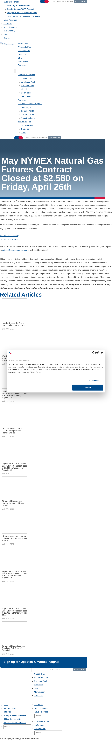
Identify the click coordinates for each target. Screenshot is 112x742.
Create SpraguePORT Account (20, 9)
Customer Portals (11, 2)
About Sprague (10, 27)
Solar (20, 58)
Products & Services (26, 75)
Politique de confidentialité (15, 715)
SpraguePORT (27, 111)
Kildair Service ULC (12, 719)
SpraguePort (40, 728)
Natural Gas (23, 43)
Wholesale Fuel (24, 47)
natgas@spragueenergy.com (14, 250)
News (6, 34)
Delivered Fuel (24, 50)
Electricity (22, 54)
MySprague (26, 107)
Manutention (23, 61)
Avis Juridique (10, 708)
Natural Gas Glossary (9, 235)
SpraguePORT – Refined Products (22, 12)
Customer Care (27, 114)
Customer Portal (41, 721)
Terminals (22, 65)
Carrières (8, 23)
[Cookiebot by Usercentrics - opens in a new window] (94, 353)
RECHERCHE (54, 137)
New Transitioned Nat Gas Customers (23, 16)
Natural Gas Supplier (9, 239)
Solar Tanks (26, 93)
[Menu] (15, 71)
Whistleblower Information (15, 722)
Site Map (7, 712)
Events (7, 38)
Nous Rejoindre (10, 20)
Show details (94, 380)
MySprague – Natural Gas (18, 5)
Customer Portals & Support (30, 103)
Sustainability (9, 31)
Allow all (88, 387)
